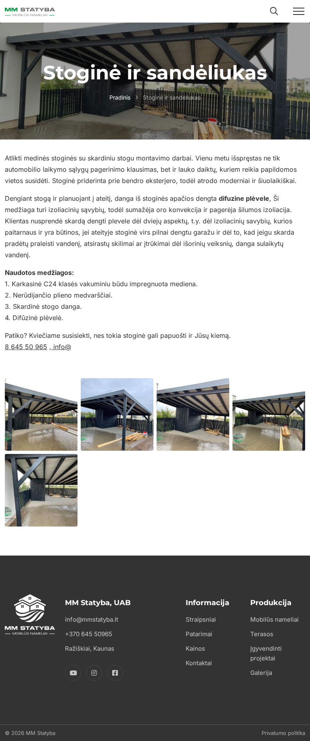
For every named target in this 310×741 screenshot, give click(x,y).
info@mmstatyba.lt (91, 619)
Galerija (261, 672)
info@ (61, 347)
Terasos (261, 634)
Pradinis (119, 97)
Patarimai (199, 634)
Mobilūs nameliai (274, 619)
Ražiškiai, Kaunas (89, 648)
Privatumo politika (283, 733)
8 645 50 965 (26, 347)
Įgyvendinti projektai (266, 653)
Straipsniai (201, 619)
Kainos (195, 648)
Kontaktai (199, 663)
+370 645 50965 (88, 634)
